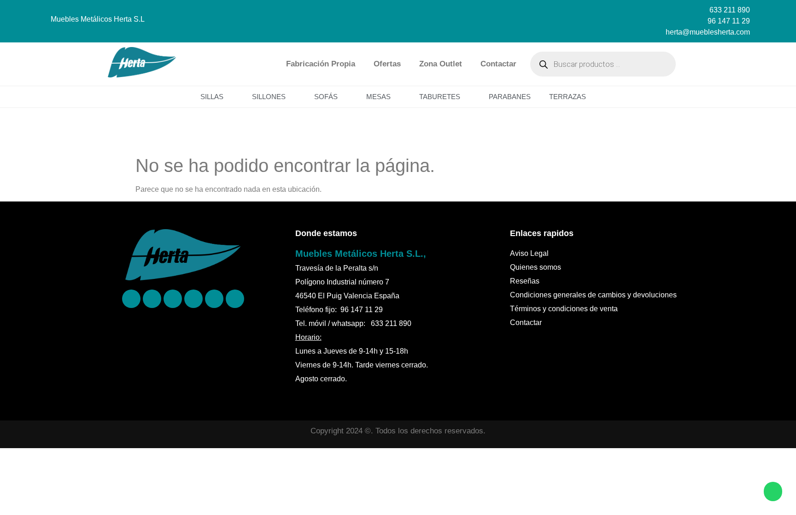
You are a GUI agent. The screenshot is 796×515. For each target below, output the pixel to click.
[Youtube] (235, 299)
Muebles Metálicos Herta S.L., (360, 254)
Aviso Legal (529, 253)
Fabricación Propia (320, 63)
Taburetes (439, 97)
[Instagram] (173, 299)
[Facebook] (131, 299)
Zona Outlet (440, 63)
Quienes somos (535, 267)
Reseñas (524, 281)
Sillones (269, 97)
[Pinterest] (152, 299)
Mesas (378, 97)
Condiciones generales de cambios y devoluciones (593, 295)
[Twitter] (193, 299)
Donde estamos (326, 233)
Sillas (211, 97)
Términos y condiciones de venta (564, 309)
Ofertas (387, 63)
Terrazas (567, 97)
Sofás (326, 97)
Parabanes (510, 97)
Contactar (498, 63)
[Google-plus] (214, 299)
